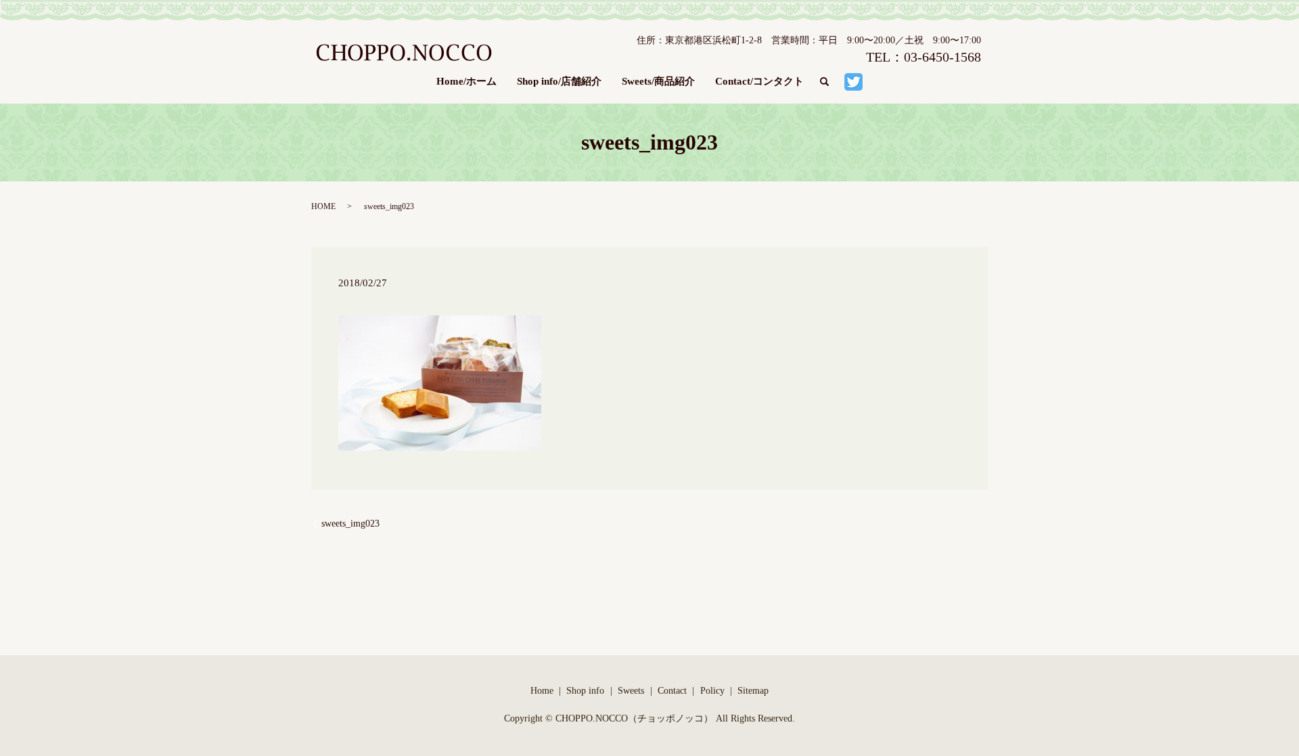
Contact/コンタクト (759, 81)
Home (541, 691)
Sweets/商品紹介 (658, 81)
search (829, 81)
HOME (323, 206)
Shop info (585, 691)
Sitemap (753, 691)
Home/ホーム (466, 81)
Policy (712, 691)
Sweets (631, 691)
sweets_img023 (350, 523)
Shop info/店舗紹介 (559, 81)
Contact (672, 691)
